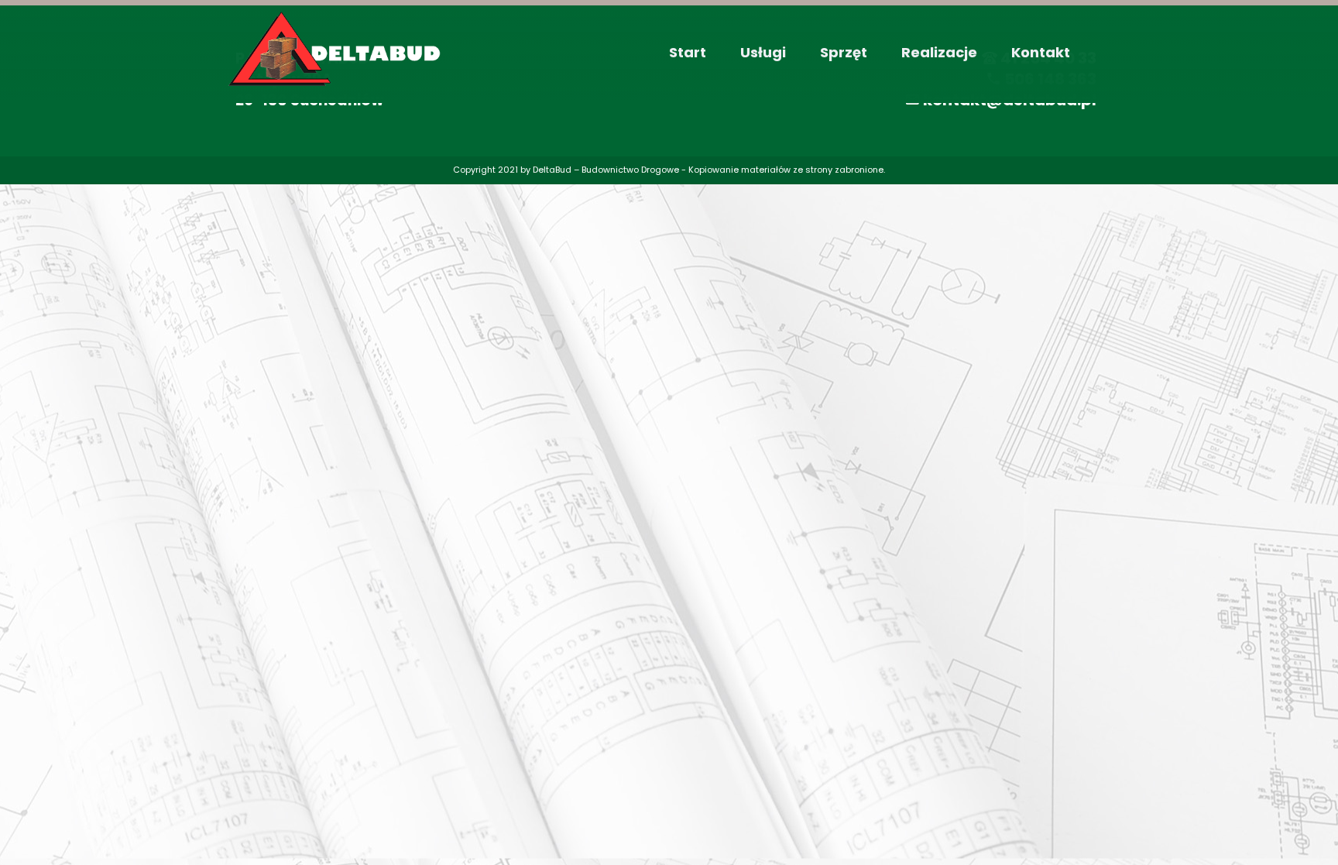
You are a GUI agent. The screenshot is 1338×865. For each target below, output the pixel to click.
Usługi (763, 52)
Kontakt (1040, 52)
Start (687, 52)
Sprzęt (843, 52)
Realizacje (939, 52)
